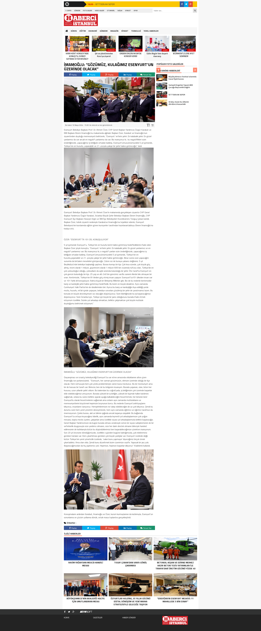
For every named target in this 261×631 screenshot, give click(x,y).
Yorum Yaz (147, 74)
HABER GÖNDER (129, 617)
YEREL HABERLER (151, 30)
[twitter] (186, 4)
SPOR (136, 10)
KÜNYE (66, 617)
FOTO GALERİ (87, 10)
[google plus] (190, 4)
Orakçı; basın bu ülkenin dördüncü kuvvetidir (114, 4)
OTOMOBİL (111, 10)
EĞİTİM (83, 30)
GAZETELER (97, 617)
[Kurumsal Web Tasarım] (86, 612)
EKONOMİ (92, 30)
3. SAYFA (68, 10)
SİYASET (128, 10)
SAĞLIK (119, 10)
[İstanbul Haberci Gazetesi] (81, 20)
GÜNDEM (77, 10)
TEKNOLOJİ (136, 30)
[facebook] (182, 4)
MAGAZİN (114, 30)
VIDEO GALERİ (99, 10)
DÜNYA (74, 30)
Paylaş (74, 74)
